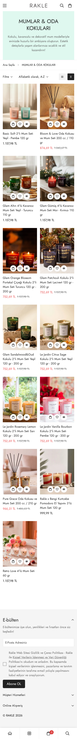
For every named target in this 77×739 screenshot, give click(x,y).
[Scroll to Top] (70, 719)
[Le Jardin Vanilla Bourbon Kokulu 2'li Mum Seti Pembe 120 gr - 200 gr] (57, 399)
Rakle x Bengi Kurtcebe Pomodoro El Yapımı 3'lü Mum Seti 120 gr (56, 503)
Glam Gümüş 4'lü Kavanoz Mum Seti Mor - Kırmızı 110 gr (57, 210)
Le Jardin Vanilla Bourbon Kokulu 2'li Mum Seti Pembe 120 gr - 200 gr (56, 431)
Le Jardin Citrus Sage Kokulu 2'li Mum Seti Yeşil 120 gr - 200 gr (56, 359)
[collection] (29, 733)
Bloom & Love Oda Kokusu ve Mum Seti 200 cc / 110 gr (57, 138)
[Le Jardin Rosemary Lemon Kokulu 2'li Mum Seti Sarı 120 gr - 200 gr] (20, 399)
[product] (10, 733)
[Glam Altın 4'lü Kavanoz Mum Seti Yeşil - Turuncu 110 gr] (20, 178)
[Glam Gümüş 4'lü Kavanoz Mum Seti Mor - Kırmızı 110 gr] (57, 178)
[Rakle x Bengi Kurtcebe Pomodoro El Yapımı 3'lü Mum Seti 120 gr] (57, 471)
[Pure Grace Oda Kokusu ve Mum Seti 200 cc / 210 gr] (20, 471)
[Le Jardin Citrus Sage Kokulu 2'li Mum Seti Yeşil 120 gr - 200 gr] (57, 327)
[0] (70, 5)
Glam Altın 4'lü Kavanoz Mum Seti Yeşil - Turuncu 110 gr (18, 210)
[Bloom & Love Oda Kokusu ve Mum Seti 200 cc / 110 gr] (57, 106)
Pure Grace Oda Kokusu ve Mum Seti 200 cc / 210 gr (20, 501)
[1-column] (62, 76)
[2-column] (70, 76)
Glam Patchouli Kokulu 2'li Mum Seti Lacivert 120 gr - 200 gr (57, 282)
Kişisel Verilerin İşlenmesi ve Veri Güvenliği (40, 657)
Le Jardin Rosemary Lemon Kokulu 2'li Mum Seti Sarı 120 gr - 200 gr (19, 431)
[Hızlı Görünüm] (27, 124)
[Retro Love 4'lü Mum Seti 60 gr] (20, 544)
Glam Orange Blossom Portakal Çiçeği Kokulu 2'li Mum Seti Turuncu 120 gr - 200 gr (19, 284)
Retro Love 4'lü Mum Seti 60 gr (19, 573)
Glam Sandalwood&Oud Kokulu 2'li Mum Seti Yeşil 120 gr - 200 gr (19, 359)
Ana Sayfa (9, 65)
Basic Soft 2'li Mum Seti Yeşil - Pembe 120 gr (18, 135)
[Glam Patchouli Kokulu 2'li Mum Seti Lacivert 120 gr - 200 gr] (57, 250)
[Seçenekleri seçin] (13, 124)
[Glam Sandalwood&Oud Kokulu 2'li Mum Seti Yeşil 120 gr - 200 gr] (20, 327)
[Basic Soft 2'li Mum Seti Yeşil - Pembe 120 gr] (20, 106)
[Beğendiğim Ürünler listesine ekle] (20, 124)
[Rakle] (38, 5)
